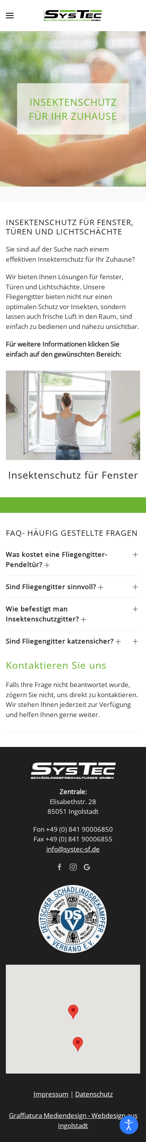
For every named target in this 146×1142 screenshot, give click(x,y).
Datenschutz (94, 1094)
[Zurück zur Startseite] (73, 15)
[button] (10, 15)
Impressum (51, 1094)
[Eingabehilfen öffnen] (129, 1125)
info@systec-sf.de (73, 849)
